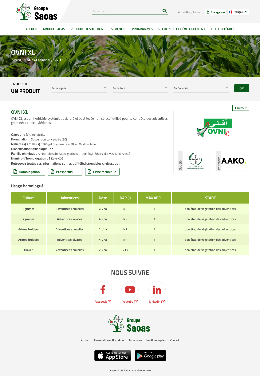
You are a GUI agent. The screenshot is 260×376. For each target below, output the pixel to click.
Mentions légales (156, 340)
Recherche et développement (181, 28)
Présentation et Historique (109, 340)
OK (241, 88)
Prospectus (64, 171)
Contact (197, 12)
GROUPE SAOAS (54, 28)
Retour (241, 108)
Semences (118, 28)
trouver (25, 88)
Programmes (142, 28)
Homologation (29, 171)
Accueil (33, 28)
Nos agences (217, 12)
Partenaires (135, 340)
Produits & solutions (88, 28)
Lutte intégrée (222, 28)
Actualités (184, 12)
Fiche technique (104, 171)
